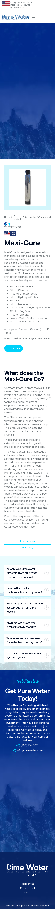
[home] (16, 17)
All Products (17, 217)
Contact (28, 892)
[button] (33, 17)
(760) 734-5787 (29, 745)
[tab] (27, 541)
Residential (30, 217)
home (7, 217)
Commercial (44, 217)
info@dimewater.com (30, 750)
